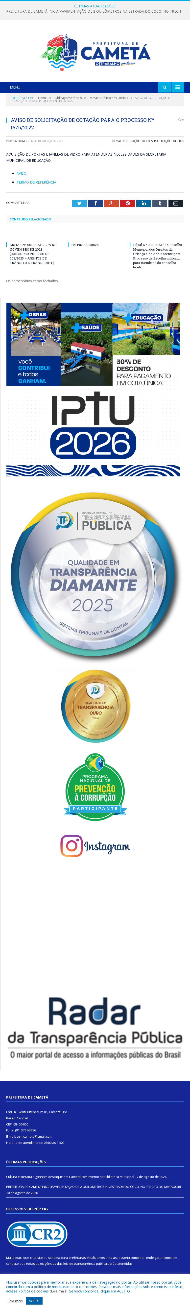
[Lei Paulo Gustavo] (95, 235)
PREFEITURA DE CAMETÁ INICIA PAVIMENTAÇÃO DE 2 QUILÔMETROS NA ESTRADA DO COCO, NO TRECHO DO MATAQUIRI (96, 11)
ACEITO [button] (34, 1300)
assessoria (121, 1257)
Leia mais (58, 1291)
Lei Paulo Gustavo (85, 244)
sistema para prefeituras (67, 1257)
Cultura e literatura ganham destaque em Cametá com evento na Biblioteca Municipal (70, 1176)
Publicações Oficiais (169, 141)
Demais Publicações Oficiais (132, 141)
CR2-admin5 (21, 141)
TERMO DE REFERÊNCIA (36, 182)
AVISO (21, 173)
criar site (36, 1257)
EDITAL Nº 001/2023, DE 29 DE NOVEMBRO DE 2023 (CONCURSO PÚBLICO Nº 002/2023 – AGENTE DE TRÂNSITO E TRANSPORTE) (33, 253)
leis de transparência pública (85, 1263)
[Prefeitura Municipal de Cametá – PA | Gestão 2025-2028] (95, 51)
